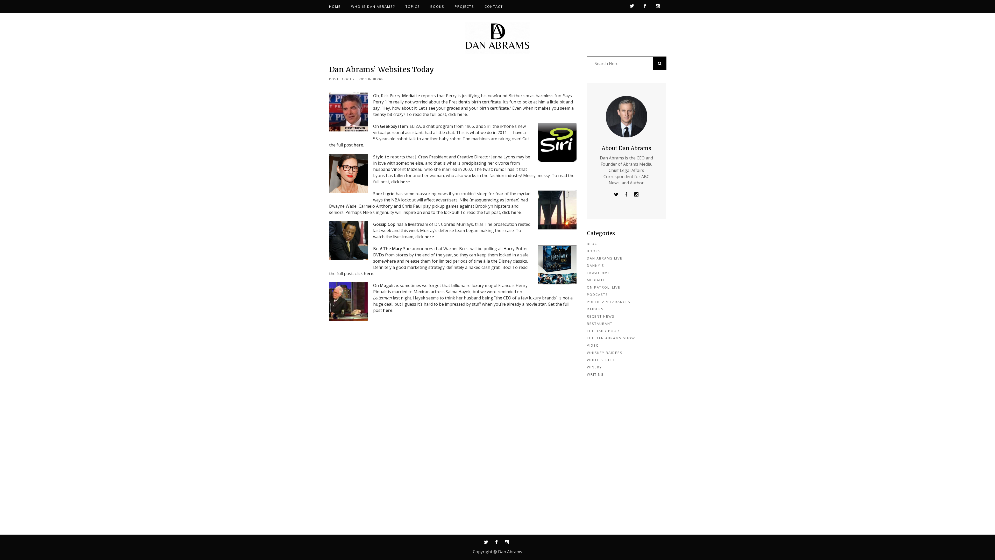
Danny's (595, 265)
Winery (594, 367)
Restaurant (600, 323)
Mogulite (389, 285)
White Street (601, 360)
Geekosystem (394, 126)
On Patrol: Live (603, 287)
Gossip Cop (384, 224)
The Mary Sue (397, 248)
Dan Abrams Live (604, 258)
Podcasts (597, 294)
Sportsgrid (384, 194)
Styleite (381, 157)
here (462, 114)
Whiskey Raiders (605, 352)
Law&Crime (598, 272)
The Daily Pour (603, 330)
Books (594, 251)
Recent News (601, 316)
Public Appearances (608, 301)
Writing (595, 374)
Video (593, 345)
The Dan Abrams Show (611, 338)
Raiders (595, 309)
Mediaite (411, 96)
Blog (378, 79)
